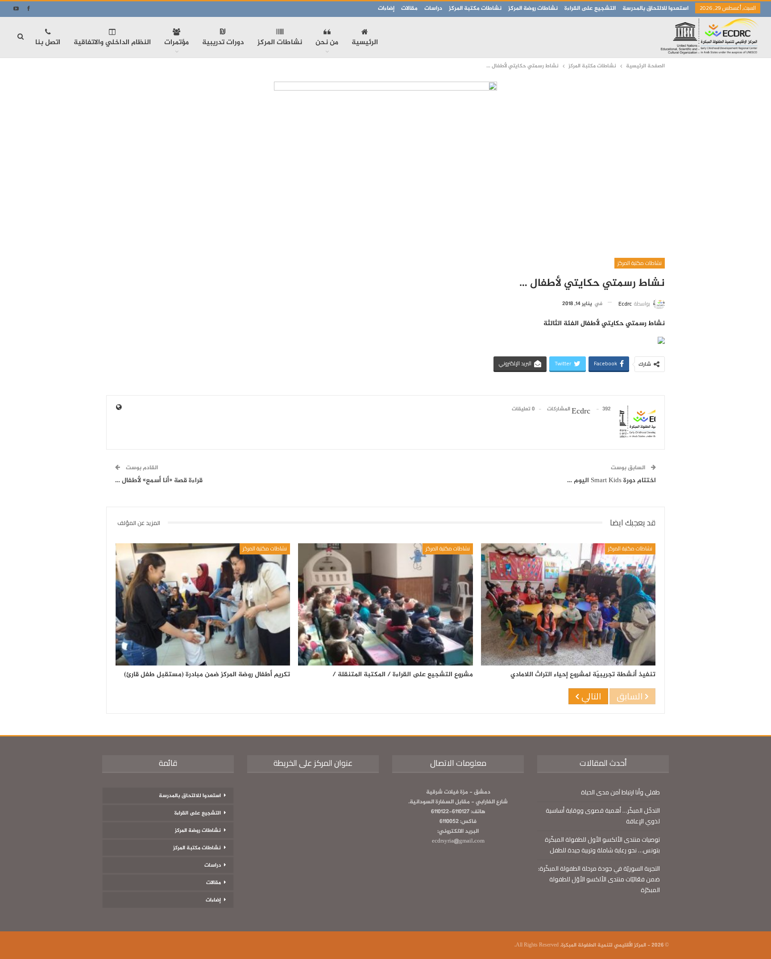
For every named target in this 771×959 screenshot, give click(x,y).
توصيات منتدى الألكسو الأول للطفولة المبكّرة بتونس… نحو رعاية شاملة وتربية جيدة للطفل (602, 845)
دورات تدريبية (223, 43)
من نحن (326, 43)
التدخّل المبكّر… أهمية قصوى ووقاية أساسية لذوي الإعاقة (603, 816)
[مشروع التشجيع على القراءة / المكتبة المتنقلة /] (385, 604)
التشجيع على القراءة (590, 8)
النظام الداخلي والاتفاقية (112, 43)
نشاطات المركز (279, 43)
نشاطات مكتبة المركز (475, 8)
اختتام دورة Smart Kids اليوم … (611, 480)
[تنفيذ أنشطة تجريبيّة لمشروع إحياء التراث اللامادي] (568, 604)
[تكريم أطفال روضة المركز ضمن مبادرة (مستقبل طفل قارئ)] (203, 604)
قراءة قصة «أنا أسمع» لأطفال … (159, 480)
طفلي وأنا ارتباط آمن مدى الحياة (620, 792)
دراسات (433, 8)
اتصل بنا (47, 43)
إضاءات (386, 8)
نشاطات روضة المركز (533, 8)
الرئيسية (365, 43)
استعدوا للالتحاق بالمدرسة (655, 8)
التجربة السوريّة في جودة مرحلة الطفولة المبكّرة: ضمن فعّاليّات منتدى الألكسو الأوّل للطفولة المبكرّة (599, 879)
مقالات (409, 8)
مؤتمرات (176, 43)
